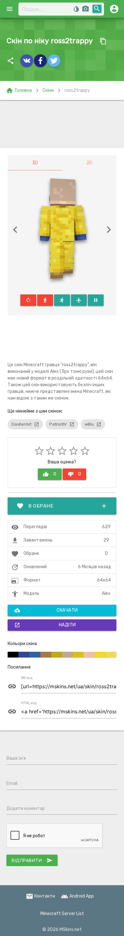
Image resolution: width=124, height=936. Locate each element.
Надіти (45, 625)
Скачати (46, 610)
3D (35, 162)
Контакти (40, 896)
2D (89, 162)
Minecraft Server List (62, 913)
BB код (26, 678)
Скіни (48, 90)
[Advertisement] (62, 124)
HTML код (29, 703)
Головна (19, 90)
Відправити (31, 860)
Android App (77, 896)
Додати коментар (25, 808)
